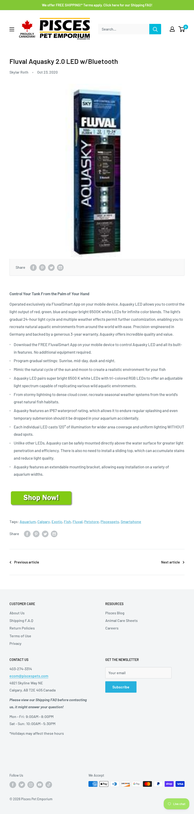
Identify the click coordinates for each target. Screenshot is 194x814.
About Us (17, 613)
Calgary (43, 521)
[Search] (155, 29)
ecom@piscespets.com (28, 675)
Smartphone (131, 521)
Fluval (78, 521)
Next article (170, 562)
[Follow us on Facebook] (12, 784)
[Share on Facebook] (33, 267)
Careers (112, 628)
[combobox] (123, 29)
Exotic (57, 521)
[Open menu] (11, 29)
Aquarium (28, 521)
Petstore (91, 521)
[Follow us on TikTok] (48, 784)
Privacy (15, 643)
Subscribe (120, 687)
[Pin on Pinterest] (42, 267)
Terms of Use (20, 636)
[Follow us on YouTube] (39, 784)
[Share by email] (60, 267)
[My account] (172, 29)
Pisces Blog (114, 613)
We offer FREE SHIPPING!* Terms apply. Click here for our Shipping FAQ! (97, 5)
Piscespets (110, 521)
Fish (67, 521)
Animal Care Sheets (121, 620)
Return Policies (22, 628)
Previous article (26, 562)
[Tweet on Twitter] (51, 267)
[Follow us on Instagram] (30, 784)
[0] (182, 29)
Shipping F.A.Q (21, 620)
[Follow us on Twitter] (21, 784)
